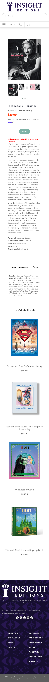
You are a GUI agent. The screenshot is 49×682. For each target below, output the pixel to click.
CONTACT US (14, 638)
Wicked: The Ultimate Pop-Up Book (24, 550)
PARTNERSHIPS (36, 638)
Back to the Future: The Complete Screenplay (24, 428)
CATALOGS (34, 633)
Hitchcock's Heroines (22, 106)
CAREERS (12, 647)
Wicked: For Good (24, 490)
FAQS (10, 643)
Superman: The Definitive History (24, 366)
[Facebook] (17, 617)
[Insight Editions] (24, 6)
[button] (22, 98)
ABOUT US (13, 633)
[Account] (28, 24)
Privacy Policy (18, 679)
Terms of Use (31, 679)
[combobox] (24, 16)
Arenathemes (26, 677)
